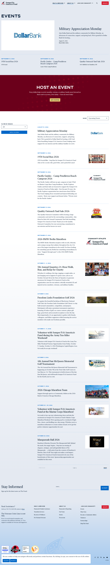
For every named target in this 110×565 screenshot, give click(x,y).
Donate (105, 3)
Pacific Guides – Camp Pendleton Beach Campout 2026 (57, 177)
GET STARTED (55, 100)
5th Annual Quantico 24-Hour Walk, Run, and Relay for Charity (56, 268)
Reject (13, 560)
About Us (70, 3)
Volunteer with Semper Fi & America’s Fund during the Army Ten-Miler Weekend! (56, 335)
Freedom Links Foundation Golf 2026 (56, 297)
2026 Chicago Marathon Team (52, 389)
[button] (97, 3)
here (23, 509)
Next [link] (105, 467)
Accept (6, 560)
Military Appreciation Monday (52, 130)
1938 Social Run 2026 (48, 156)
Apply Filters (14, 132)
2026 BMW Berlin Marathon (52, 239)
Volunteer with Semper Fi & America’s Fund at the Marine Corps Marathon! (56, 410)
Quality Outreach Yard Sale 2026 (53, 211)
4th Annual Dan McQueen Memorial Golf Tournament (56, 362)
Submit (105, 488)
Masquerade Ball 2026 (49, 439)
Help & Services (58, 3)
